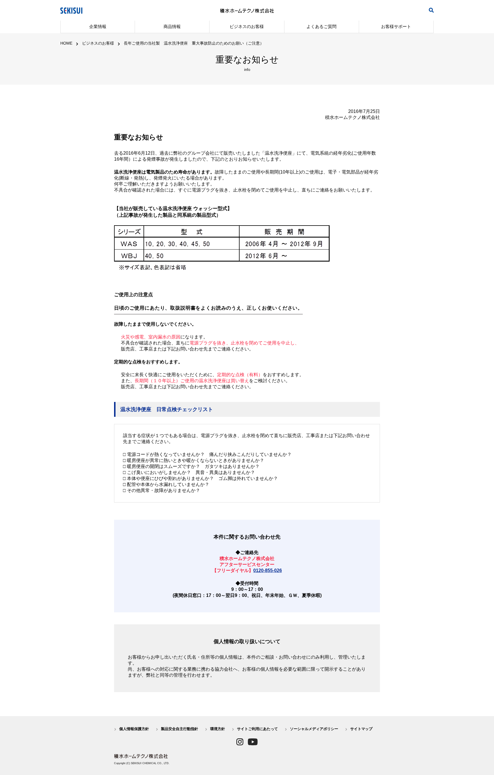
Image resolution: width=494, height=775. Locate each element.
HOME (66, 43)
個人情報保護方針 (134, 729)
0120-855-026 (267, 570)
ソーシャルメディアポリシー (314, 729)
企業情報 (97, 26)
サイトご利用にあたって (257, 729)
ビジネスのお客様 (247, 26)
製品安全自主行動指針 (179, 729)
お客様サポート (396, 26)
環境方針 (217, 729)
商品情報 (172, 26)
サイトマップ (361, 729)
